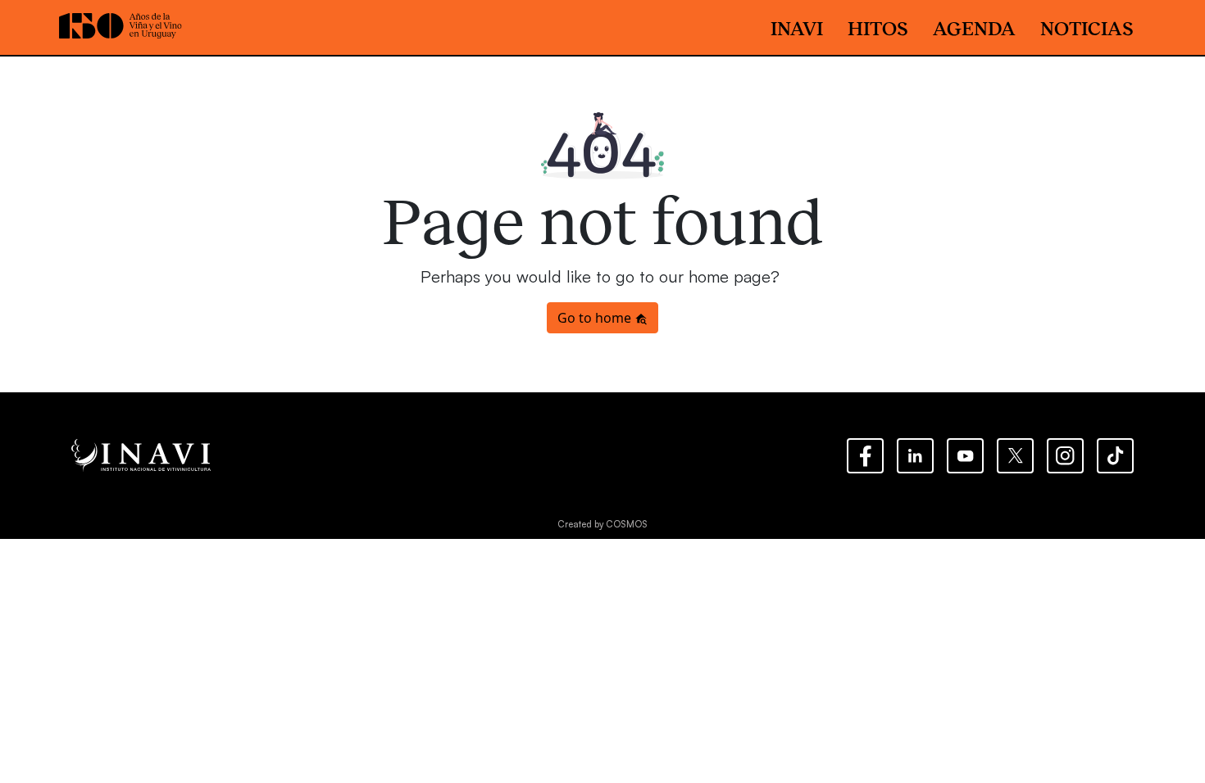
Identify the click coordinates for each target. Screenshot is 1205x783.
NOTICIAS (1087, 27)
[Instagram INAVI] (1065, 455)
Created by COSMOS (602, 524)
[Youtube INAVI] (965, 455)
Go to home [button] (595, 318)
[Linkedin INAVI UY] (915, 455)
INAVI (797, 27)
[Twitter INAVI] (1015, 455)
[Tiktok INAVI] (1115, 455)
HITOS (878, 27)
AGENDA (974, 27)
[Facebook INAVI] (865, 455)
